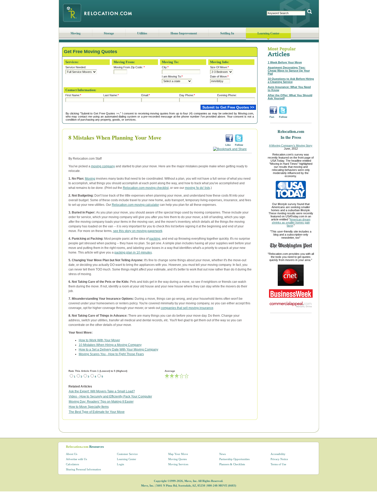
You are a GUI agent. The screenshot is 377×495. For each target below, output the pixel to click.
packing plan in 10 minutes (133, 252)
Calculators (72, 464)
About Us (71, 453)
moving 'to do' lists (197, 188)
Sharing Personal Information (83, 469)
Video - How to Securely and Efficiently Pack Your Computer (110, 396)
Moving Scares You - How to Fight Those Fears (111, 354)
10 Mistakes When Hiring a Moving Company (110, 345)
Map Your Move (178, 453)
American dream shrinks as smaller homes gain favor (291, 222)
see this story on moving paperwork (137, 231)
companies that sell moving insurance (187, 308)
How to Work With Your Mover (99, 340)
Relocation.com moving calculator (135, 205)
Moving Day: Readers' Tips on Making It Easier (101, 401)
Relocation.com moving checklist (145, 188)
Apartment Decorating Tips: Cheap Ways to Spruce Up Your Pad (289, 70)
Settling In (227, 33)
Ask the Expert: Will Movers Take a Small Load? (102, 391)
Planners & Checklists (232, 464)
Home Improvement (184, 33)
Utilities (142, 33)
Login (120, 464)
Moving (76, 33)
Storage (109, 33)
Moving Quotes (177, 459)
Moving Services (178, 464)
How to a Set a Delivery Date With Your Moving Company (118, 349)
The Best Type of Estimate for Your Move (97, 412)
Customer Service (127, 453)
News (222, 453)
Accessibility (278, 453)
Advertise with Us (76, 459)
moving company (103, 166)
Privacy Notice (279, 459)
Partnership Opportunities (234, 459)
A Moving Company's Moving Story (290, 145)
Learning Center (268, 33)
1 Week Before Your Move (285, 62)
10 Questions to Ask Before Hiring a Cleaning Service (291, 80)
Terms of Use (278, 464)
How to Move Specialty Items (89, 407)
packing (154, 238)
